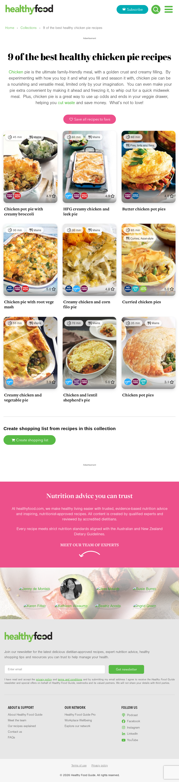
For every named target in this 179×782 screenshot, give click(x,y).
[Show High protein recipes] (135, 195)
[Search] (155, 9)
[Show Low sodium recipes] (143, 288)
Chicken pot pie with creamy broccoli (23, 211)
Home (9, 28)
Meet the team (17, 720)
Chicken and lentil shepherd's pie (80, 397)
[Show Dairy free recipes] (9, 288)
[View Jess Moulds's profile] (107, 589)
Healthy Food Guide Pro (80, 714)
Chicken (16, 72)
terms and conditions (70, 679)
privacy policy (44, 679)
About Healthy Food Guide (25, 714)
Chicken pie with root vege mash (29, 304)
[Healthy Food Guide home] (28, 636)
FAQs (11, 737)
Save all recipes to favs (91, 119)
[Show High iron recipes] (17, 195)
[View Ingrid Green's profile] (144, 606)
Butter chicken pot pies (143, 208)
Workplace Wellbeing (78, 720)
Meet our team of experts (89, 544)
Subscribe (135, 9)
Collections (29, 28)
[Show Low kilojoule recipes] (135, 288)
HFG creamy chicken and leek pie (86, 211)
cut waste (66, 102)
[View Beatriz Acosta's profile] (108, 606)
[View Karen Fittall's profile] (35, 606)
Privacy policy (99, 765)
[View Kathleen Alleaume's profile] (71, 606)
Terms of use (79, 765)
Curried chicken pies (141, 301)
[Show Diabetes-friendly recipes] (68, 195)
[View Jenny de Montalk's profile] (34, 589)
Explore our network (77, 726)
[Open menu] (169, 9)
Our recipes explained (22, 726)
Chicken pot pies (137, 394)
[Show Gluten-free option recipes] (76, 381)
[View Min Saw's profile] (71, 589)
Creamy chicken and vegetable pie (23, 397)
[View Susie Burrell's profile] (144, 589)
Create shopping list (31, 440)
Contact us (15, 732)
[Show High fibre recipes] (9, 195)
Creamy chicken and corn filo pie (86, 304)
